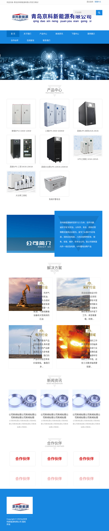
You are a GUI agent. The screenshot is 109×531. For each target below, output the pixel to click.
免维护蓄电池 (54, 199)
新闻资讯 (59, 34)
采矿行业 (89, 287)
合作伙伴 (14, 40)
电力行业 (41, 335)
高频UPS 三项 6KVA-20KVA (21, 167)
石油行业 (41, 287)
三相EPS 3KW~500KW (54, 131)
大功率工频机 (21, 195)
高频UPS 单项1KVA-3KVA (87, 131)
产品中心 (43, 34)
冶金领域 (89, 335)
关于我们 (27, 34)
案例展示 (91, 34)
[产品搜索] (99, 12)
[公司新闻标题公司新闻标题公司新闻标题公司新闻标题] (23, 399)
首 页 (13, 34)
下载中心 (75, 34)
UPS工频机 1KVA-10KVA (87, 159)
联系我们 (46, 40)
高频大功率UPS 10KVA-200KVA (54, 167)
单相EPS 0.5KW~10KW (21, 131)
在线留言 (30, 40)
